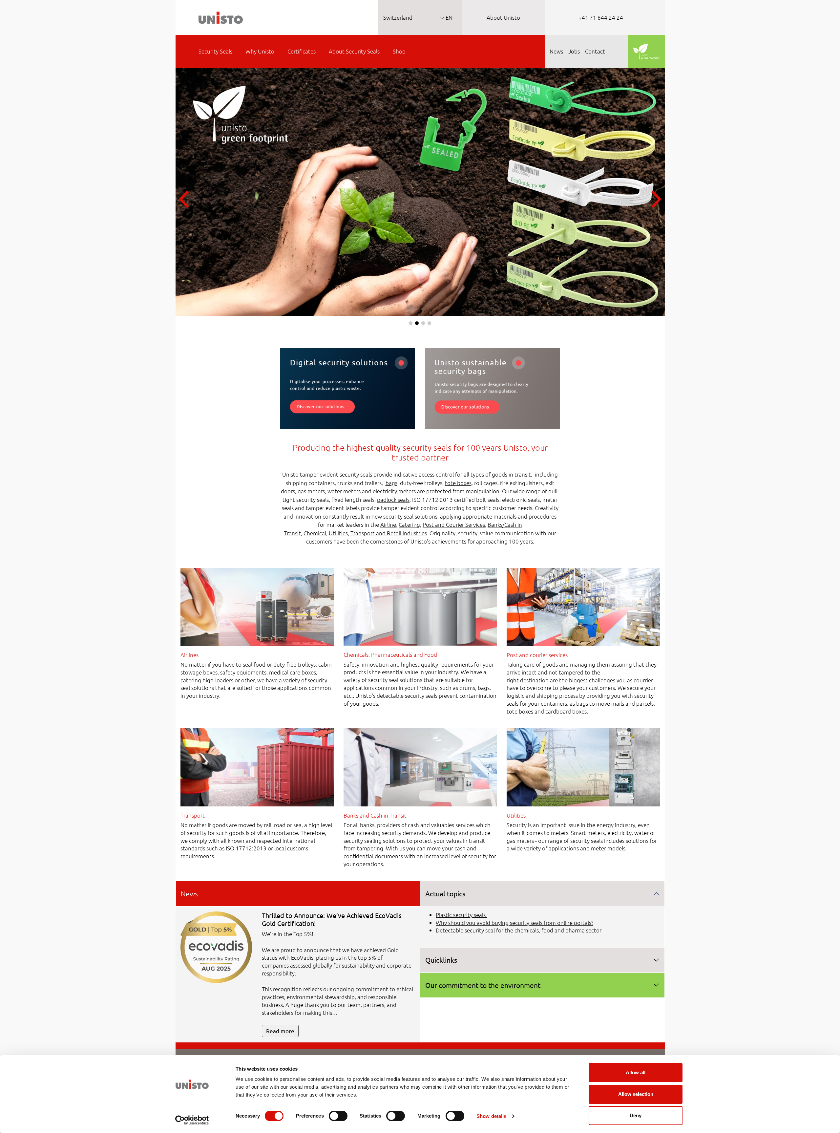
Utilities (338, 533)
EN (448, 17)
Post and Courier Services (454, 524)
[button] (410, 323)
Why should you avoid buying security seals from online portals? (514, 922)
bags (391, 482)
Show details (491, 1116)
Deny (635, 1115)
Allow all (635, 1072)
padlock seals (393, 499)
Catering (409, 524)
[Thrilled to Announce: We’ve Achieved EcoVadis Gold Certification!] (216, 946)
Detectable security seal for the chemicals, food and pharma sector (518, 930)
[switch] (338, 1116)
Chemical (315, 533)
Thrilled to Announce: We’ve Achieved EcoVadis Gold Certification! (332, 919)
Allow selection (635, 1094)
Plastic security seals (461, 914)
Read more (280, 1030)
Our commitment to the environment (482, 985)
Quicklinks (441, 959)
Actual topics (445, 893)
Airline (388, 524)
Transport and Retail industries (388, 533)
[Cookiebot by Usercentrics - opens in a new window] (192, 1120)
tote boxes (458, 482)
